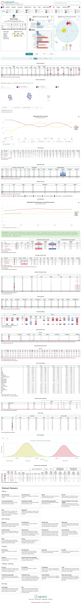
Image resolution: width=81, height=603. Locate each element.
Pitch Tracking (41, 148)
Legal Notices (45, 599)
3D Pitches (5, 36)
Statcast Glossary (10, 487)
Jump (63, 567)
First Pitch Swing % (4, 389)
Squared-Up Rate (65, 530)
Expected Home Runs (40, 329)
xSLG (2, 371)
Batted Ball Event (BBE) (27, 501)
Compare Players (46, 7)
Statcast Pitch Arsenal (40, 79)
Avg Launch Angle (4, 379)
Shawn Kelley (14, 19)
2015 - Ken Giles (58, 196)
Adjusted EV (24, 510)
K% (1, 391)
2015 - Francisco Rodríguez (48, 196)
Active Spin (44, 550)
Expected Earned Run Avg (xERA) (29, 557)
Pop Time (4, 567)
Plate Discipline (40, 296)
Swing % (2, 390)
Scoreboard (20, 7)
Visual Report (5, 35)
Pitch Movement (40, 199)
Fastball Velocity (3, 380)
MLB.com (50, 599)
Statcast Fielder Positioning (40, 398)
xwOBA (2, 373)
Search (34, 7)
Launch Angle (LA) (26, 494)
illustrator (8, 7)
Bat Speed (4, 522)
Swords (23, 538)
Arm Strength (25, 567)
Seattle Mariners (15, 21)
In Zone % (2, 383)
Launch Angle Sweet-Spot (7, 501)
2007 (6, 21)
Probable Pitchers (27, 7)
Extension (4, 557)
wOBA (2, 372)
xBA (1, 368)
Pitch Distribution (40, 435)
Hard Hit (63, 494)
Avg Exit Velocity (3, 375)
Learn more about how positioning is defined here (9, 410)
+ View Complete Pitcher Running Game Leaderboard (9, 482)
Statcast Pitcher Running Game (40, 465)
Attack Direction (25, 530)
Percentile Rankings (40, 311)
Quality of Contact (40, 181)
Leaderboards (65, 7)
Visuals (39, 7)
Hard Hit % (2, 374)
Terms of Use (31, 599)
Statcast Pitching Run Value (40, 272)
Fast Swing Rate (25, 522)
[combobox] (67, 3)
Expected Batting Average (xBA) (49, 501)
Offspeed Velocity (4, 382)
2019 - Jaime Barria (37, 196)
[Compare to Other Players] (47, 16)
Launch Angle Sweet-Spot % (5, 376)
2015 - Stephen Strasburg (19, 196)
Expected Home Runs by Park (40, 345)
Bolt (22, 587)
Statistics (58, 7)
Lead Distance (45, 567)
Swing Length (45, 522)
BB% (1, 393)
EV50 (3, 510)
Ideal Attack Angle (6, 530)
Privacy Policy (38, 599)
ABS (54, 7)
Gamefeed (14, 7)
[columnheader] (3, 66)
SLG (1, 369)
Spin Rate (64, 550)
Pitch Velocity (5, 550)
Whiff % (2, 387)
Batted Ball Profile (40, 164)
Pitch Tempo (40, 413)
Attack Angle (64, 522)
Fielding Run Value (26, 574)
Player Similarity (5, 37)
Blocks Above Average (67, 574)
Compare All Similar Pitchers (68, 196)
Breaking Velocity (3, 381)
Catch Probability (45, 574)
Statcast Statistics (40, 63)
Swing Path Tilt (45, 530)
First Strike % (3, 388)
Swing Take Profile (6, 38)
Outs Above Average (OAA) (7, 574)
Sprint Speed (4, 587)
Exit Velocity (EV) (5, 494)
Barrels (43, 494)
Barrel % (2, 378)
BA (1, 367)
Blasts (3, 538)
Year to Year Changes (40, 363)
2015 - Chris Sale (29, 196)
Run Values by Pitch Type (40, 255)
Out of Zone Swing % (4, 386)
